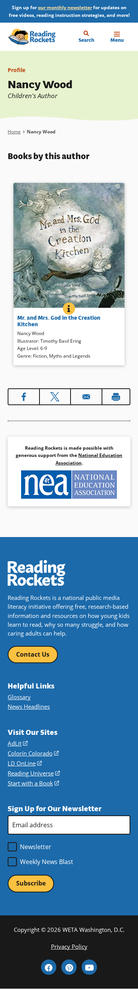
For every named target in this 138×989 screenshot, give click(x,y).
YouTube (89, 967)
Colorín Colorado (33, 753)
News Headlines (29, 706)
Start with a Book (33, 783)
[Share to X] (55, 396)
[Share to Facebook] (24, 396)
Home (14, 131)
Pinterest (69, 967)
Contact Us (32, 654)
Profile (16, 70)
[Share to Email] (86, 396)
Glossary (19, 697)
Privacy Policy (69, 946)
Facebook (48, 967)
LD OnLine (25, 763)
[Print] (116, 396)
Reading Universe (34, 773)
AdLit (18, 743)
